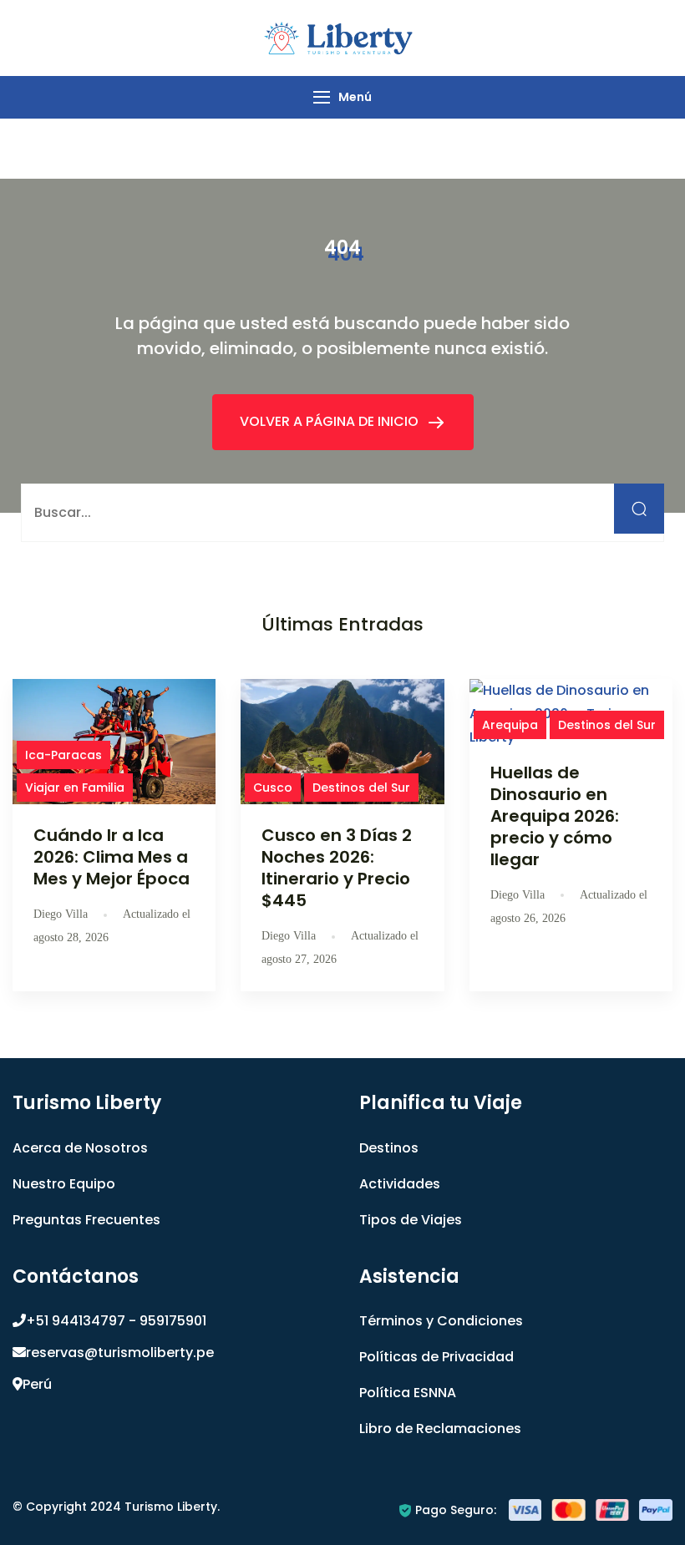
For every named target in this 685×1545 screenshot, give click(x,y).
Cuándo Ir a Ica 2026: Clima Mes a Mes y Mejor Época (111, 856)
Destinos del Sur (361, 787)
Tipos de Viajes (410, 1219)
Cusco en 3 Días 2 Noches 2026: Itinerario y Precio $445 (336, 867)
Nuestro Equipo (64, 1183)
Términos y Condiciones (441, 1320)
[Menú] (321, 97)
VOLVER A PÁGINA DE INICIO (331, 421)
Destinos (389, 1147)
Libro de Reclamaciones (440, 1428)
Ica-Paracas (63, 755)
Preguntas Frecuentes (86, 1219)
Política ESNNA (407, 1392)
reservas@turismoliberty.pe (120, 1352)
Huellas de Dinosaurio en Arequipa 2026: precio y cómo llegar (554, 816)
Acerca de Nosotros (80, 1147)
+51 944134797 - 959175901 (116, 1320)
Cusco (272, 787)
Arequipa (510, 725)
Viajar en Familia (74, 787)
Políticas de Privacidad (436, 1356)
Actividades (399, 1183)
